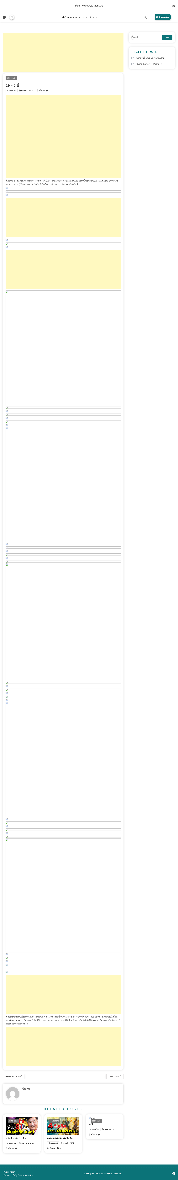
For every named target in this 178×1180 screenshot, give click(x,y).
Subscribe (164, 17)
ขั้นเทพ (42, 90)
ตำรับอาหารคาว (71, 17)
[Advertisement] (63, 52)
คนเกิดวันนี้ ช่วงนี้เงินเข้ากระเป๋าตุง (150, 58)
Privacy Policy (9, 1172)
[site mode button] (11, 17)
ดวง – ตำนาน (90, 17)
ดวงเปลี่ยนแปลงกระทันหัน (59, 1138)
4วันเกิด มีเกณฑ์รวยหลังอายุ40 (149, 64)
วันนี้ (91, 1124)
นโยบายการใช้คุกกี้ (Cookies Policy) (18, 1175)
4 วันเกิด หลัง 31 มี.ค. (16, 1138)
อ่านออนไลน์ (11, 91)
